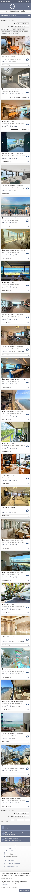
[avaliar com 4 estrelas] (7, 821)
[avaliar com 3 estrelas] (5, 821)
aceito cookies (25, 890)
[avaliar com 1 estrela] (2, 821)
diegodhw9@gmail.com (12, 866)
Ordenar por (11, 26)
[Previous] (3, 45)
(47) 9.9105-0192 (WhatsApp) (13, 863)
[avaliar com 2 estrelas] (3, 821)
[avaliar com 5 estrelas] (8, 821)
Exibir (15, 23)
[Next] (28, 45)
